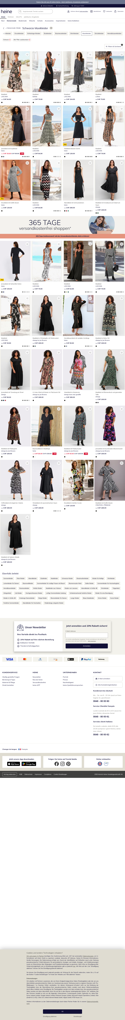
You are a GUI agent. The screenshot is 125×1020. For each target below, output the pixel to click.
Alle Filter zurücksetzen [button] (21, 40)
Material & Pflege (8, 682)
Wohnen (11, 17)
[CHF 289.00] (78, 369)
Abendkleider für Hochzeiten (32, 603)
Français (24, 749)
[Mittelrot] (66, 211)
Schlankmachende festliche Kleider (81, 593)
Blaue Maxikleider (88, 598)
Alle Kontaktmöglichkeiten (107, 685)
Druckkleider (19, 33)
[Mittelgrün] (68, 211)
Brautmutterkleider (82, 578)
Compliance (47, 774)
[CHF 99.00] (15, 369)
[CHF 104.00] (78, 71)
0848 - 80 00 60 (101, 701)
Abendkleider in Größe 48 (89, 588)
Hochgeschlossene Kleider (34, 593)
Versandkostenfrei (39, 682)
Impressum (38, 774)
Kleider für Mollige (98, 578)
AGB (20, 774)
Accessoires (49, 21)
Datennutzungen (88, 956)
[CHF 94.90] (15, 71)
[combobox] (39, 11)
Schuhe (40, 21)
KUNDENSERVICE (9, 672)
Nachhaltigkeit (68, 682)
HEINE (35, 672)
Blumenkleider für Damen (59, 598)
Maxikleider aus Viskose (53, 588)
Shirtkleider (74, 33)
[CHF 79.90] (46, 71)
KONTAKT (97, 672)
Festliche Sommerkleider (11, 603)
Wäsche (32, 21)
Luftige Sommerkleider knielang (56, 593)
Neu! (2, 21)
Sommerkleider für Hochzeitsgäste (108, 583)
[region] (62, 984)
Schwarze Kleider (67, 578)
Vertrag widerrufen (10, 774)
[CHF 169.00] (109, 180)
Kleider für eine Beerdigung (103, 593)
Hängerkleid (7, 593)
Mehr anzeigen (92, 641)
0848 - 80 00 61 (101, 716)
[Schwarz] (2, 102)
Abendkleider (32, 578)
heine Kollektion (73, 21)
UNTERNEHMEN (70, 672)
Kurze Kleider (114, 598)
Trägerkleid (116, 588)
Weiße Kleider (37, 588)
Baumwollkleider (28, 583)
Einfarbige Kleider (33, 33)
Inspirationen (60, 21)
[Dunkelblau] (3, 400)
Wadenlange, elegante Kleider (54, 603)
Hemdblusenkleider (114, 33)
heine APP (36, 685)
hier (74, 966)
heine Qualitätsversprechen (73, 685)
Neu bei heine (37, 680)
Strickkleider (99, 33)
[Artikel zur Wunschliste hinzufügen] (27, 54)
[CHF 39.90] (15, 315)
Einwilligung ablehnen (50, 1016)
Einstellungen (78, 1016)
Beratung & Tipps (8, 680)
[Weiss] (35, 457)
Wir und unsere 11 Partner (35, 956)
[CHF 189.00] (46, 315)
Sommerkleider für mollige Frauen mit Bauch (51, 583)
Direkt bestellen (8, 685)
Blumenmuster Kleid (75, 583)
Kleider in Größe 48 (10, 598)
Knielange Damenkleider (27, 598)
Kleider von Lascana (71, 588)
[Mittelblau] (3, 156)
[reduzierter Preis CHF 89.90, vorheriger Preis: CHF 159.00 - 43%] (46, 426)
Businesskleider (61, 33)
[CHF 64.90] (46, 180)
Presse (65, 680)
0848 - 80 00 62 (101, 734)
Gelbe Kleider (89, 583)
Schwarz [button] (6, 40)
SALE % (19, 17)
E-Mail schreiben (103, 679)
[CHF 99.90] (78, 315)
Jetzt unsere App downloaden (21, 759)
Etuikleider (48, 33)
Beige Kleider (42, 598)
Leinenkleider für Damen (11, 583)
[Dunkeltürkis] (35, 346)
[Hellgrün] (66, 292)
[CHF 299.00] (78, 180)
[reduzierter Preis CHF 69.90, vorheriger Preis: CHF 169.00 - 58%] (78, 426)
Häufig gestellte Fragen (11, 677)
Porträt (65, 677)
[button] (3, 28)
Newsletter (37, 677)
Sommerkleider (8, 578)
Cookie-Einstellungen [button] (60, 774)
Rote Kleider (21, 578)
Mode (3, 17)
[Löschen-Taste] (50, 11)
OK (62, 1011)
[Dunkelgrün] (98, 213)
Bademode (23, 21)
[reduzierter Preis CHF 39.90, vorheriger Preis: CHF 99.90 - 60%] (15, 125)
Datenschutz (28, 774)
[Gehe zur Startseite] (6, 11)
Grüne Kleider (102, 598)
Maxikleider (86, 33)
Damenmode (11, 21)
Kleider (19, 28)
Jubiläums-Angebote (31, 17)
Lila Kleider (18, 593)
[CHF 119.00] (78, 480)
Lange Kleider (75, 598)
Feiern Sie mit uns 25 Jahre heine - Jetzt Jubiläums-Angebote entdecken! (62, 2)
